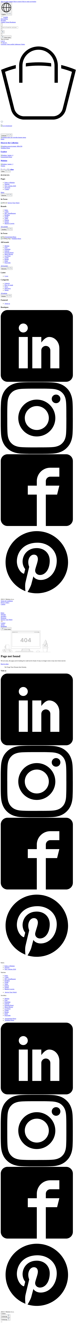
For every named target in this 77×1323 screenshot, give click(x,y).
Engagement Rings (10, 237)
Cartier (7, 211)
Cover (6, 276)
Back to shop (5, 664)
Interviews (8, 288)
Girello (7, 257)
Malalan (7, 246)
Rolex (3, 171)
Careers (3, 604)
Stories (7, 290)
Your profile (10, 44)
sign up (4, 42)
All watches (4, 226)
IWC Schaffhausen (10, 213)
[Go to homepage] (6, 126)
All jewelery (4, 266)
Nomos (7, 222)
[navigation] (2, 24)
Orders (23, 44)
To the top (4, 1316)
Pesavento (8, 262)
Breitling (7, 215)
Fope (6, 247)
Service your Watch (6, 619)
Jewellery (4, 229)
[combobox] (9, 27)
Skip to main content (7, 1)
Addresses (17, 44)
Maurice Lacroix (9, 223)
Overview (4, 44)
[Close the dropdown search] (3, 31)
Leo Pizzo (8, 256)
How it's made (9, 285)
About (8, 22)
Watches (7, 184)
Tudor (6, 218)
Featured (4, 135)
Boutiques (13, 22)
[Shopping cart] (38, 120)
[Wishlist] (2, 122)
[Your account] (1, 34)
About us (7, 303)
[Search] (1, 29)
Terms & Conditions (7, 601)
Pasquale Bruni (9, 252)
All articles (4, 293)
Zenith (6, 217)
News (6, 287)
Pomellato (7, 249)
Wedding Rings (16, 238)
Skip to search (17, 1)
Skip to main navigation (29, 1)
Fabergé (7, 251)
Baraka (7, 259)
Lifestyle (7, 283)
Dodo (6, 261)
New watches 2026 (10, 186)
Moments (4, 269)
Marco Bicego (9, 254)
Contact (3, 22)
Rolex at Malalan (10, 182)
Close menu (7, 37)
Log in (3, 41)
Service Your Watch (13, 203)
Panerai (7, 220)
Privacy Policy (5, 602)
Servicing (7, 187)
